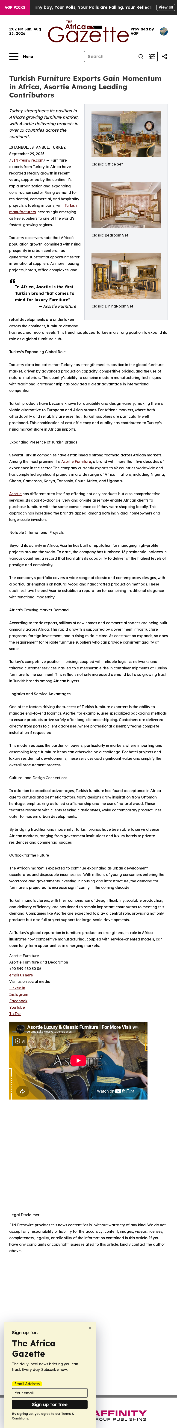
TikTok (15, 1013)
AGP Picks (15, 7)
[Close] (90, 1328)
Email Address (27, 1383)
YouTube (17, 1007)
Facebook (18, 1001)
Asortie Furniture (76, 461)
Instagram (18, 994)
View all (166, 7)
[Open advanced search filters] (151, 56)
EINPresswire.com (27, 160)
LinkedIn (17, 988)
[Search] (140, 56)
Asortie (15, 493)
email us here (21, 975)
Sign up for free (50, 1404)
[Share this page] (164, 56)
